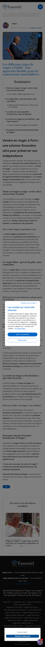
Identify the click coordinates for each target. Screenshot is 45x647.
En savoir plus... (20, 328)
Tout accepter (22, 334)
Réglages (22, 340)
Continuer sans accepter (28, 303)
